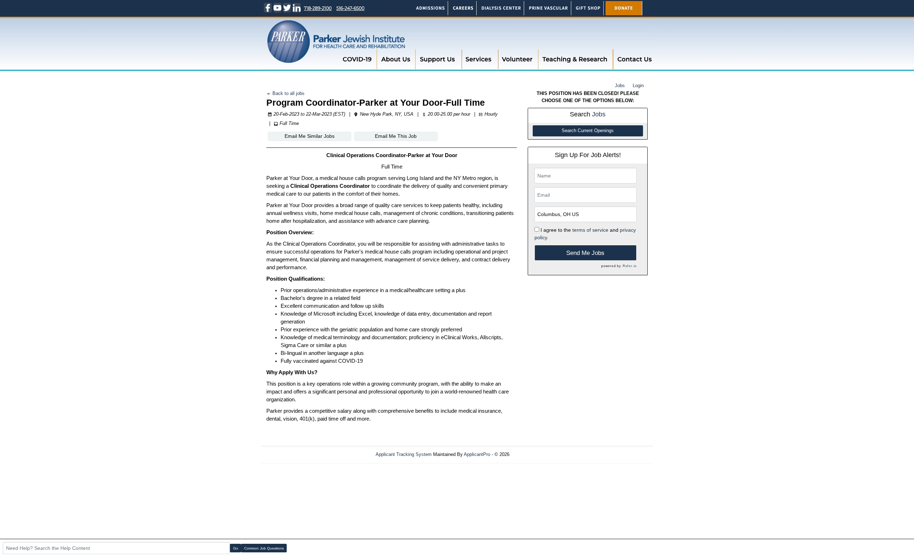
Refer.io (630, 266)
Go (235, 548)
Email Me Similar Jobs (310, 136)
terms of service (590, 230)
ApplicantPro (477, 454)
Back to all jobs (288, 93)
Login (638, 85)
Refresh (530, 454)
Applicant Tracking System (404, 454)
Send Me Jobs (585, 253)
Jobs (620, 85)
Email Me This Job (396, 136)
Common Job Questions (264, 548)
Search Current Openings (588, 130)
